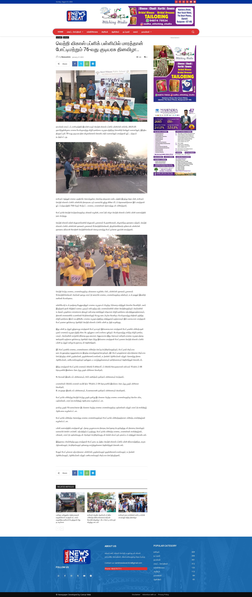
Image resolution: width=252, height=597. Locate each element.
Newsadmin (66, 57)
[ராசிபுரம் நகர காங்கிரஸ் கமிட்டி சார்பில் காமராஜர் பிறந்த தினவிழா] (133, 502)
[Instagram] (183, 1)
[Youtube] (190, 1)
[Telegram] (194, 1)
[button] (193, 32)
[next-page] (61, 528)
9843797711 (116, 568)
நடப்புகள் (59, 37)
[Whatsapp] (176, 1)
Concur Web (85, 594)
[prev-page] (57, 528)
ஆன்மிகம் (90, 511)
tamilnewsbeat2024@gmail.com (128, 563)
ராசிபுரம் (66, 37)
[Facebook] (180, 1)
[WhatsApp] (87, 63)
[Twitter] (187, 1)
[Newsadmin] (57, 57)
